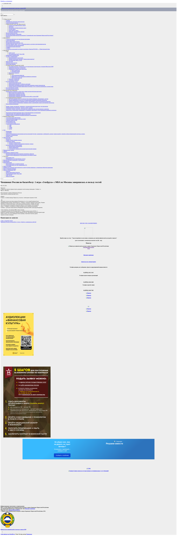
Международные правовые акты (16, 92)
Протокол (11, 26)
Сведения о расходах (14, 80)
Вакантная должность (14, 72)
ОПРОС (5, 151)
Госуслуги (5, 156)
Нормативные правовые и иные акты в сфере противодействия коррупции (24, 91)
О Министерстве (7, 19)
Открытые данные (10, 141)
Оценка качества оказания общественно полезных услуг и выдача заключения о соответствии (31, 86)
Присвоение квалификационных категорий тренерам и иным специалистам (27, 85)
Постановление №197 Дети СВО (16, 54)
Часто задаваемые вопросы (9, 168)
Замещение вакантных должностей (17, 67)
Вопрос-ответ (9, 136)
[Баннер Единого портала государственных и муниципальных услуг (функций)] (88, 470)
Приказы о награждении (12, 135)
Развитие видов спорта (8, 116)
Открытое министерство (14, 142)
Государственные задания (12, 87)
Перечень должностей (14, 79)
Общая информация (13, 147)
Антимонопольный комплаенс (13, 46)
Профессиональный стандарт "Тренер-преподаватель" (22, 59)
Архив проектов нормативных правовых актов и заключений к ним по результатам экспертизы (31, 102)
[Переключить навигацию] (1, 13)
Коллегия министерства (11, 33)
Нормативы (9, 131)
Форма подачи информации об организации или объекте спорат (21, 155)
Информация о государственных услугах (15, 158)
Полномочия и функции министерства (15, 21)
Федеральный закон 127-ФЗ (15, 60)
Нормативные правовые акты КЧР (17, 95)
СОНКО (8, 47)
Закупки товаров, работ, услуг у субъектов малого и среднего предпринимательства (26, 44)
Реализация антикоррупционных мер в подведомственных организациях (23, 112)
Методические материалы (12, 104)
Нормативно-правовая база (12, 55)
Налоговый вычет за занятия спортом (15, 163)
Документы (6, 50)
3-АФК (10, 127)
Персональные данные (8, 150)
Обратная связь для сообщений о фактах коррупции (18, 114)
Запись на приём (7, 166)
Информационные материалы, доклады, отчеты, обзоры (19, 107)
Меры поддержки (10, 176)
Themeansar (29, 534)
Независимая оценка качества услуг (14, 42)
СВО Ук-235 (12, 52)
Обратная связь (7, 137)
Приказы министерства (11, 62)
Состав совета (12, 29)
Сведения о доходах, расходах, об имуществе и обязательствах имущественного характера (27, 109)
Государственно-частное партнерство (15, 45)
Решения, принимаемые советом (16, 31)
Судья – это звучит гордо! (7, 220)
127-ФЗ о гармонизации (11, 56)
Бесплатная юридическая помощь (14, 145)
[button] (4, 15)
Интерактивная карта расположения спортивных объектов (20, 153)
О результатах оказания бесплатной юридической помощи (22, 148)
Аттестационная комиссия (18, 75)
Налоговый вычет (7, 162)
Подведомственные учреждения (13, 34)
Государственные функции (12, 89)
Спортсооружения (10, 40)
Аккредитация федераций (15, 82)
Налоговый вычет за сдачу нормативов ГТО (16, 165)
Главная (8, 20)
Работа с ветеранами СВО (9, 170)
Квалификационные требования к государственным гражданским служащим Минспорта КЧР (31, 66)
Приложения (6, 161)
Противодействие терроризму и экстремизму (14, 160)
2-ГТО (10, 128)
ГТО (4, 130)
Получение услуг (10, 157)
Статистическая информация (13, 123)
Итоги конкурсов (16, 70)
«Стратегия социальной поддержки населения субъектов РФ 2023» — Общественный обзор (28, 49)
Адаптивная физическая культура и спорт (16, 119)
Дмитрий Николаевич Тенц (88, 248)
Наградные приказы (11, 64)
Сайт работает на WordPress (8, 534)
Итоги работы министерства (13, 41)
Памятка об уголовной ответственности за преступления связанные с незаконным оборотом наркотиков (28, 167)
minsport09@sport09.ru (14, 510)
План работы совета (13, 30)
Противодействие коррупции (10, 90)
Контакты (8, 138)
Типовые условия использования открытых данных (21, 143)
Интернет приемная (30, 508)
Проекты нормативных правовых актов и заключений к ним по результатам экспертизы (30, 101)
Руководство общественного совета (17, 25)
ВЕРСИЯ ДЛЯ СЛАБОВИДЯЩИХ (88, 223)
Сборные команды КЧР (11, 120)
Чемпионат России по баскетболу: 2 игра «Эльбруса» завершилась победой (18, 222)
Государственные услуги (12, 81)
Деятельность (6, 37)
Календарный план (10, 121)
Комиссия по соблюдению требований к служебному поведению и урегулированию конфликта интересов (31, 110)
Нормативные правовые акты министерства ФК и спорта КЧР (23, 96)
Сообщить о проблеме (62, 455)
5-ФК (10, 126)
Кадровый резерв (16, 71)
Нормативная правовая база (15, 146)
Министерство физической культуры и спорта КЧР (13, 10)
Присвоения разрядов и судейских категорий (19, 84)
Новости (8, 36)
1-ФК (10, 125)
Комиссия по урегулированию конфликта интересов (24, 76)
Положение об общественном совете (17, 28)
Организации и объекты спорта (10, 152)
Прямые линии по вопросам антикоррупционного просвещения (21, 115)
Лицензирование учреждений (16, 57)
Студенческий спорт (11, 122)
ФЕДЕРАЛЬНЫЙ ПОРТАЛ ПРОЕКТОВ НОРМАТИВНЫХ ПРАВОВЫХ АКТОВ (28, 99)
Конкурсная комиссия (17, 77)
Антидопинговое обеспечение (13, 117)
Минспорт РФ (9, 61)
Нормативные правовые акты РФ (17, 94)
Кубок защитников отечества (13, 172)
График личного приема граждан (14, 140)
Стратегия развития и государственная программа (18, 39)
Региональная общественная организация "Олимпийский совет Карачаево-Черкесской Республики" (29, 35)
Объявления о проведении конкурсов (18, 69)
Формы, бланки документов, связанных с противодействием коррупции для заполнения (27, 106)
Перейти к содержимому (6, 1)
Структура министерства (12, 23)
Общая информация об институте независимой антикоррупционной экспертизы (28, 100)
